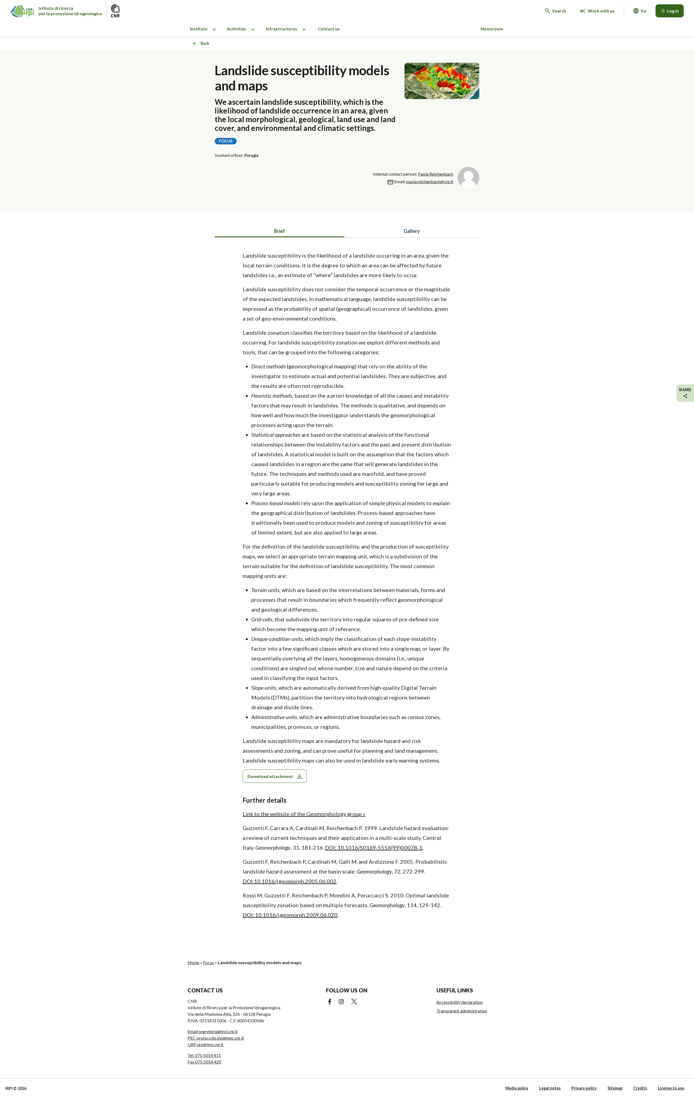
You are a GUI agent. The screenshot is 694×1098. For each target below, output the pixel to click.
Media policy (516, 1088)
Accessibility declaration (459, 1002)
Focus (208, 962)
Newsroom (492, 28)
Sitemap (615, 1088)
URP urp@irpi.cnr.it (205, 1044)
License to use (671, 1088)
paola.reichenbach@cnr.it (429, 181)
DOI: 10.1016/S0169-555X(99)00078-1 (373, 847)
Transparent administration (461, 1010)
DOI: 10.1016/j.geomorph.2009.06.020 (290, 915)
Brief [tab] (279, 231)
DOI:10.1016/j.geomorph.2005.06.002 (289, 881)
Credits (640, 1088)
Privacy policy (584, 1088)
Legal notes (550, 1088)
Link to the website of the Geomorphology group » (304, 814)
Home (193, 962)
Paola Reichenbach (435, 173)
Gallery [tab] (412, 231)
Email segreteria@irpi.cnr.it (213, 1031)
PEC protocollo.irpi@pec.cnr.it (216, 1037)
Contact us (329, 28)
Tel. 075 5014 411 (204, 1055)
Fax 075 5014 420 (204, 1061)
